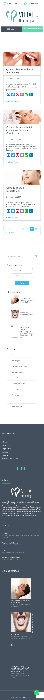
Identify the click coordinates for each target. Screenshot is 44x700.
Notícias (5, 452)
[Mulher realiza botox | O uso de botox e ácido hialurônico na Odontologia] (22, 117)
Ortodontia (15, 389)
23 (27, 229)
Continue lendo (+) (13, 101)
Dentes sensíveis (18, 355)
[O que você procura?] (36, 256)
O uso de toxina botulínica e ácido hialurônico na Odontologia (21, 130)
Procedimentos (17, 401)
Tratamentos (6, 445)
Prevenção (16, 395)
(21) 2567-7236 (12, 4)
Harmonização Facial (19, 366)
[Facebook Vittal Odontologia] (17, 468)
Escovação (16, 360)
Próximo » (12, 232)
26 (6, 232)
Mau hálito (15, 378)
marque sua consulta (32, 29)
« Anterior (8, 229)
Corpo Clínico (6, 449)
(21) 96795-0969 (33, 4)
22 (23, 229)
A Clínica (5, 442)
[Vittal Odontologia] (22, 16)
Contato (5, 455)
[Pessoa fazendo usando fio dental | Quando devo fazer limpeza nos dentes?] (22, 59)
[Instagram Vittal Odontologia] (23, 468)
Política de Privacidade (10, 459)
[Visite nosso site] (27, 697)
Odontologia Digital (18, 383)
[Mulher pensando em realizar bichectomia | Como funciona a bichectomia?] (22, 177)
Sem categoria (17, 406)
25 (36, 229)
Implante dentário (18, 372)
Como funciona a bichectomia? (15, 189)
